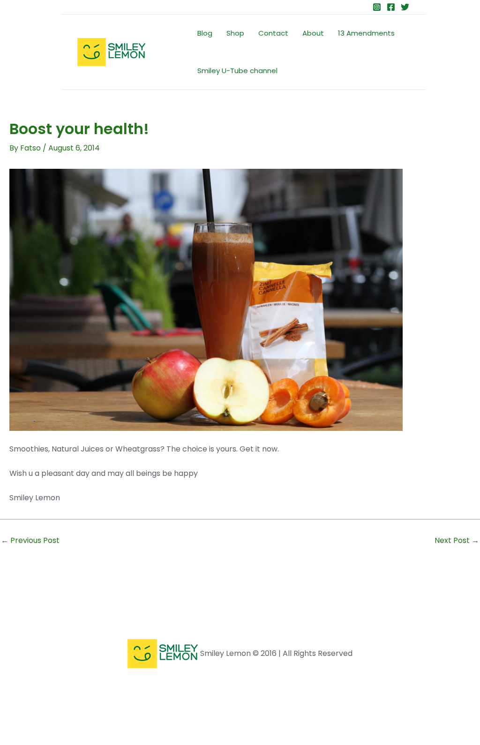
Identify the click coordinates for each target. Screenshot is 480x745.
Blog (204, 33)
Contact (273, 33)
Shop (235, 33)
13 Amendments (366, 33)
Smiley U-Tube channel (237, 70)
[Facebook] (391, 7)
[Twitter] (405, 7)
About (313, 33)
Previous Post (30, 540)
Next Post (457, 540)
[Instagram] (377, 7)
